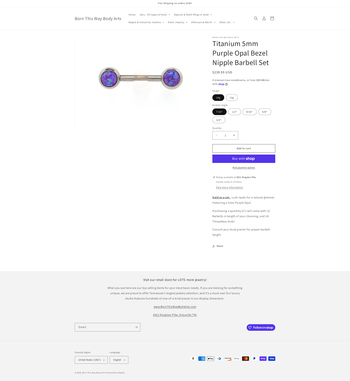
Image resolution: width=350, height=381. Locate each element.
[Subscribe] (136, 327)
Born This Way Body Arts (94, 372)
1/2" (234, 111)
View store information (229, 187)
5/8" (264, 111)
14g (218, 97)
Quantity (216, 128)
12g (232, 97)
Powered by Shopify (115, 372)
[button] (155, 14)
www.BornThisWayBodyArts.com (175, 307)
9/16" (249, 111)
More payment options (244, 167)
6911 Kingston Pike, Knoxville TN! (175, 315)
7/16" (219, 111)
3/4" (218, 120)
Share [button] (220, 246)
